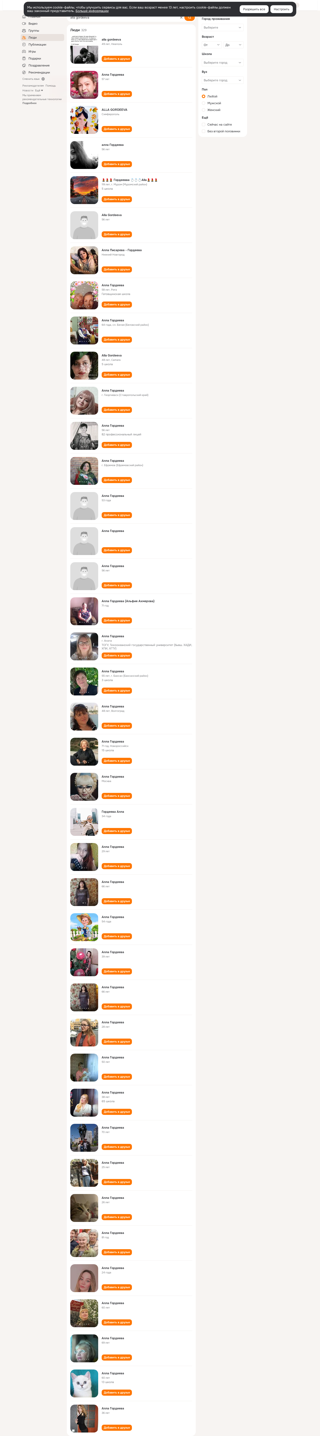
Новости (27, 90)
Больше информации (92, 11)
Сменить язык (31, 79)
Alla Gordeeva (112, 215)
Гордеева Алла (113, 812)
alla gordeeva (111, 39)
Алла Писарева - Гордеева (122, 250)
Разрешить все (254, 9)
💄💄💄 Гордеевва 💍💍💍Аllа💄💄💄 (130, 180)
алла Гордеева (113, 145)
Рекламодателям (33, 85)
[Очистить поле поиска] (181, 17)
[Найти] (189, 17)
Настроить (281, 9)
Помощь (50, 85)
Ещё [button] (37, 90)
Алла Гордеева (113, 75)
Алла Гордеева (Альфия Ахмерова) (128, 601)
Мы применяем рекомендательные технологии (42, 99)
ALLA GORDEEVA (114, 110)
